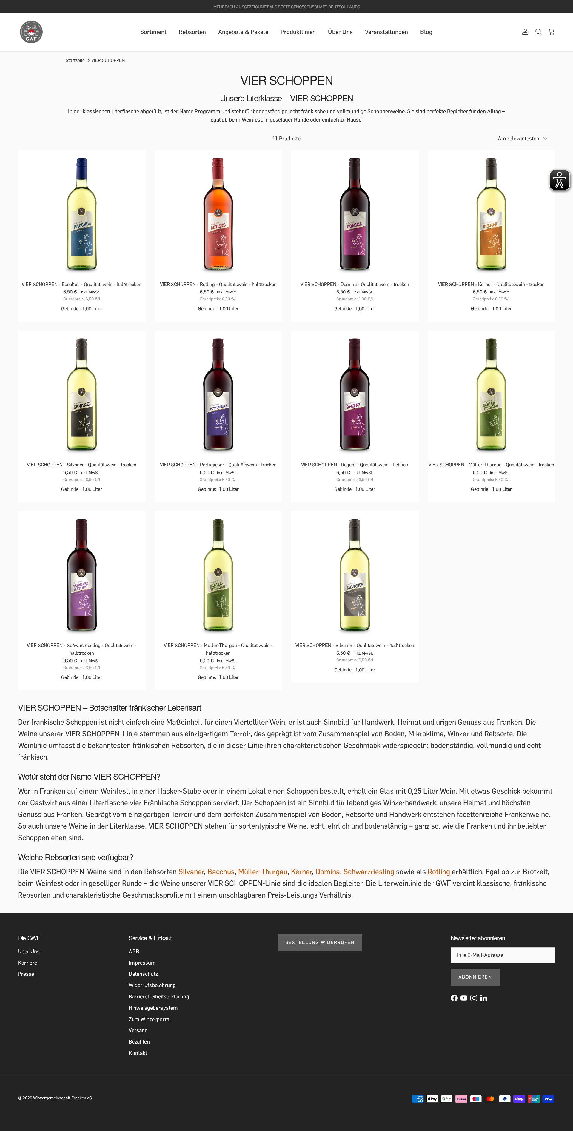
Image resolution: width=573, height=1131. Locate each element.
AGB (134, 951)
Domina (327, 871)
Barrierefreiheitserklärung (159, 996)
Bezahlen (139, 1041)
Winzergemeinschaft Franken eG (62, 1098)
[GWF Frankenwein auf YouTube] (463, 998)
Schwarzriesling (370, 871)
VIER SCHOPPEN (108, 60)
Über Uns (340, 32)
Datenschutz (143, 974)
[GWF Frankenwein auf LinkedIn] (483, 998)
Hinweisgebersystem (153, 1008)
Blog (426, 32)
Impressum (142, 963)
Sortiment (153, 32)
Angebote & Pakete (243, 32)
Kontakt (138, 1053)
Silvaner (190, 871)
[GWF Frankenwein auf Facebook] (454, 998)
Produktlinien (298, 32)
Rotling (440, 871)
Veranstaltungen (386, 32)
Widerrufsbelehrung (152, 985)
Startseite (75, 60)
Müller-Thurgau (262, 871)
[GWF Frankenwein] (31, 32)
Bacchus (221, 871)
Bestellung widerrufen (320, 942)
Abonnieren (475, 977)
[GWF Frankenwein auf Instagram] (473, 998)
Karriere (27, 963)
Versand (138, 1030)
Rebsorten (192, 32)
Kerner (301, 871)
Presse (26, 974)
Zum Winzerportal (150, 1019)
